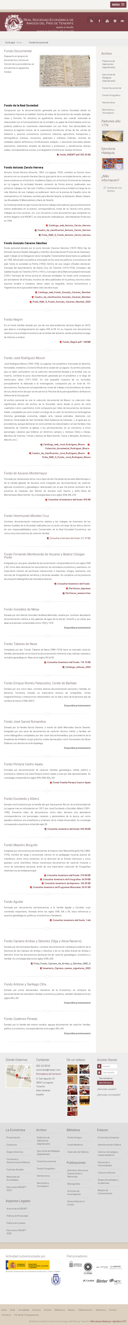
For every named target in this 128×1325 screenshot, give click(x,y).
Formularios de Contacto (48, 1074)
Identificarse (105, 1082)
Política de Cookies (16, 1223)
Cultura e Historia (106, 1172)
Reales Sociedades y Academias (108, 1181)
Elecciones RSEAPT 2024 (16, 1189)
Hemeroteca (108, 102)
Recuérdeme (106, 1078)
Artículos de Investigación (74, 1192)
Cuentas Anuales (15, 1169)
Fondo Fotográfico (111, 95)
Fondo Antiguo (74, 1137)
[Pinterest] (113, 19)
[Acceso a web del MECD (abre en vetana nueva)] (27, 1264)
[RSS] (90, 19)
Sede (12, 1310)
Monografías (73, 1184)
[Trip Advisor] (121, 19)
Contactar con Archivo (114, 189)
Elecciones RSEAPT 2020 (16, 1232)
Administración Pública (109, 1144)
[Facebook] (98, 19)
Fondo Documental (111, 88)
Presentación (13, 1137)
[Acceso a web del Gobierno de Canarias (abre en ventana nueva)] (88, 1268)
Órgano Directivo (15, 1152)
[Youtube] (106, 19)
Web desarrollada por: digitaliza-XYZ (108, 1321)
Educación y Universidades (105, 1164)
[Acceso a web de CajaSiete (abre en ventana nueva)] (115, 1267)
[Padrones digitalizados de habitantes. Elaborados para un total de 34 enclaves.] (112, 136)
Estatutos (12, 1144)
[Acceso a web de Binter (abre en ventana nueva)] (101, 1280)
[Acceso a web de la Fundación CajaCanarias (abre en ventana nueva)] (101, 1267)
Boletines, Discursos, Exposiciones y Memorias (78, 1173)
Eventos (36, 1310)
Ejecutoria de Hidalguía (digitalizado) (108, 77)
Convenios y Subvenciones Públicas (18, 1161)
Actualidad (23, 1310)
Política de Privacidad (17, 1216)
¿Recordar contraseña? (109, 1095)
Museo (71, 1310)
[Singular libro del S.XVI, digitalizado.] (112, 163)
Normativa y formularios (108, 111)
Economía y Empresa (108, 1137)
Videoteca (101, 1310)
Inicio (4, 1310)
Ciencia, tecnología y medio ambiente (108, 1153)
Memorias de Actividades (13, 1178)
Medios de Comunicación (105, 1192)
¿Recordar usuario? (106, 1089)
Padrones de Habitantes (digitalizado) (108, 64)
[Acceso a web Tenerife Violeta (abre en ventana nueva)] (115, 1281)
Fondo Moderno (75, 1144)
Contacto (6, 1315)
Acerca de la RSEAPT (17, 1208)
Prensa (112, 1310)
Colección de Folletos (78, 1152)
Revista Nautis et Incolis (76, 1203)
